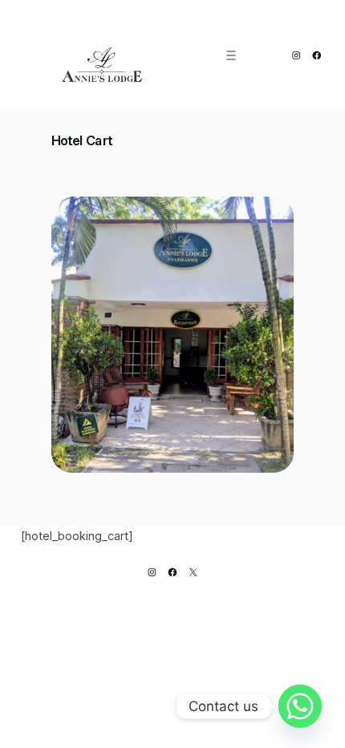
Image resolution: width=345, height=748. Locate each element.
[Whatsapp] (300, 706)
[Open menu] (230, 55)
